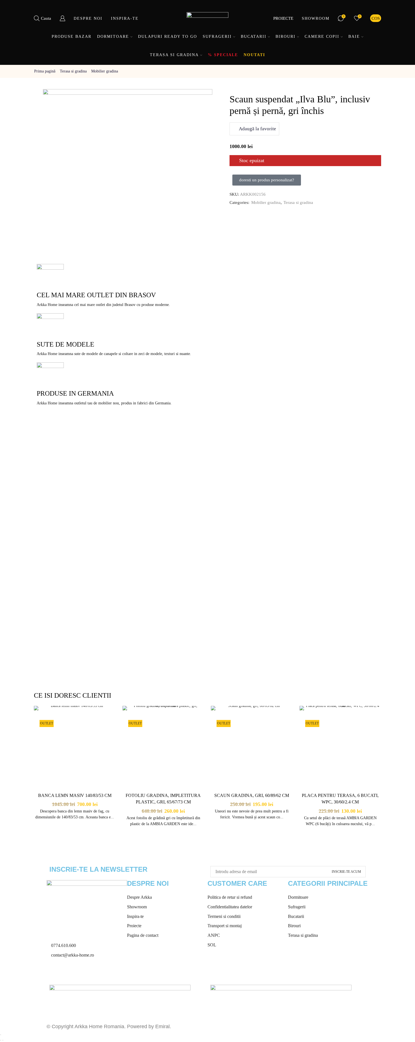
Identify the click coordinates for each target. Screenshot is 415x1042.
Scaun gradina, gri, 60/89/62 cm (251, 795)
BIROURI (286, 36)
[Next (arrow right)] (2, 1040)
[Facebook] (54, 973)
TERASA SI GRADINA (174, 55)
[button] (266, 180)
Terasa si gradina (73, 71)
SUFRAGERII (217, 36)
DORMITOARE (113, 36)
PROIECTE (283, 18)
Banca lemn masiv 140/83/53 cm (75, 795)
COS (376, 18)
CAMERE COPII (322, 36)
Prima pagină (44, 71)
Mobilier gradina (104, 71)
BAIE (354, 36)
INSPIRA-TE (125, 18)
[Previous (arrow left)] (0, 1040)
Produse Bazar (71, 36)
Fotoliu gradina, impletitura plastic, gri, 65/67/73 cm (163, 799)
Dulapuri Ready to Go (167, 36)
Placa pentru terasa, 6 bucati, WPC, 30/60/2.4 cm (340, 799)
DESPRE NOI (88, 18)
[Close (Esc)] (0, 1034)
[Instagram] (69, 973)
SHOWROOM (315, 18)
